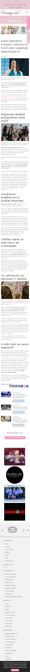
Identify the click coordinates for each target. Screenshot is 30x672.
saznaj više (18, 401)
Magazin (7, 17)
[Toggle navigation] (27, 12)
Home (2, 17)
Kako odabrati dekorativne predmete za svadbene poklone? (20, 420)
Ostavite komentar (15, 437)
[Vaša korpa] (25, 5)
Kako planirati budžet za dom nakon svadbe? (20, 408)
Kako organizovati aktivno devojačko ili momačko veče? (20, 395)
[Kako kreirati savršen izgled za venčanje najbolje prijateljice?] (15, 67)
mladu (10, 189)
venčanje (9, 252)
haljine (25, 364)
